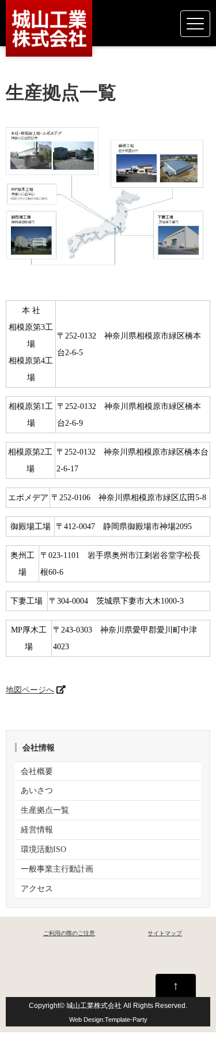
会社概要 (37, 771)
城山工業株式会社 (94, 1005)
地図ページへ (30, 689)
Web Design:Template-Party (108, 1019)
